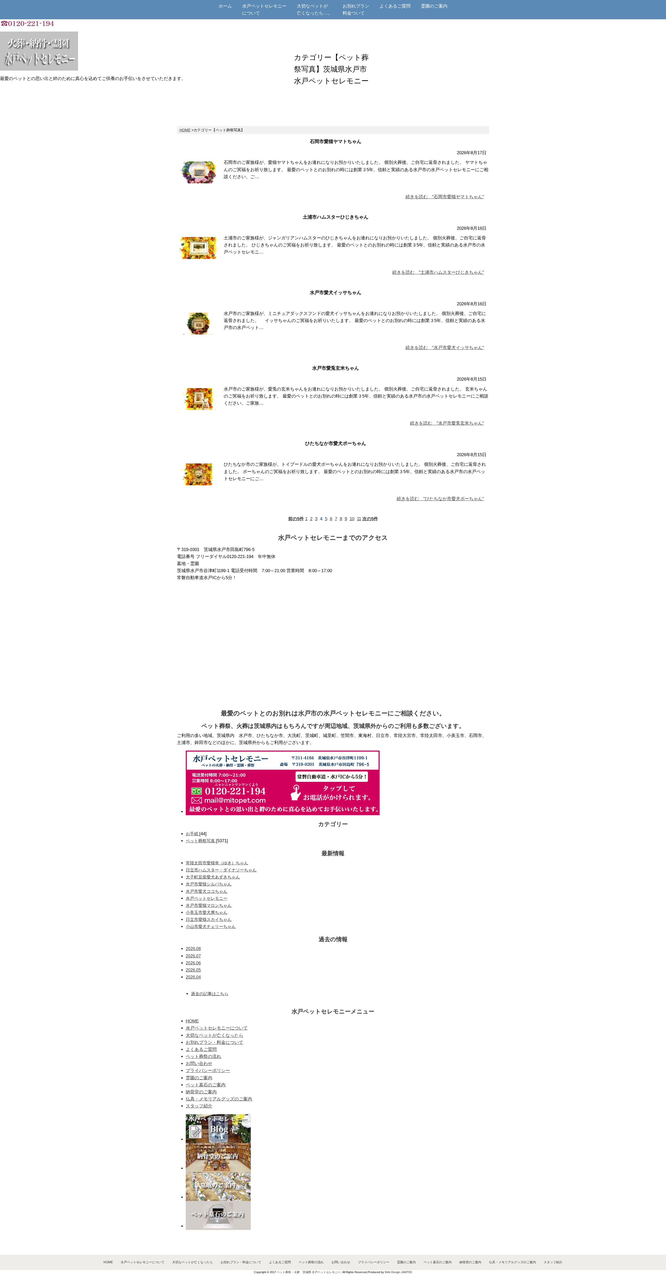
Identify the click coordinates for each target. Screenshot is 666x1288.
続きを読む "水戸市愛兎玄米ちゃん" (447, 423)
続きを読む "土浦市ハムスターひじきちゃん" (438, 272)
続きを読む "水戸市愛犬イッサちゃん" (445, 347)
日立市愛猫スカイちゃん (209, 919)
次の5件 (370, 518)
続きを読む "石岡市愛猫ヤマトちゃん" (445, 196)
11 (359, 518)
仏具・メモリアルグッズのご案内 (219, 1099)
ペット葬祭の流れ (203, 1056)
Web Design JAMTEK (398, 1272)
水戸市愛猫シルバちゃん (209, 884)
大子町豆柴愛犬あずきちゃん (213, 877)
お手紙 (192, 834)
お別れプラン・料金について (214, 1042)
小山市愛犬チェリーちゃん (211, 926)
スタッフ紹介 (199, 1106)
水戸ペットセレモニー (206, 898)
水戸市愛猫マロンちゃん (209, 905)
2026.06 (193, 963)
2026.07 (193, 956)
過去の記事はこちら (209, 994)
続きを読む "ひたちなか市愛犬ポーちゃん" (440, 498)
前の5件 (296, 518)
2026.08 (193, 948)
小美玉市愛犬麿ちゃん (206, 912)
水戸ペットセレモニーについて (217, 1028)
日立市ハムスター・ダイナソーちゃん (221, 870)
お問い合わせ (199, 1063)
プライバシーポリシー (208, 1070)
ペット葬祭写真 (201, 841)
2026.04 (193, 977)
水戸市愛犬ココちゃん (206, 891)
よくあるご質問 (201, 1049)
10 (352, 518)
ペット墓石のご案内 (206, 1084)
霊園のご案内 (199, 1077)
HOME (185, 130)
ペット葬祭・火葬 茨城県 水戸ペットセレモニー (309, 1272)
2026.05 (193, 970)
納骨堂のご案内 (201, 1091)
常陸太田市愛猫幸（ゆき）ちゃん (217, 863)
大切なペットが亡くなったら (214, 1035)
